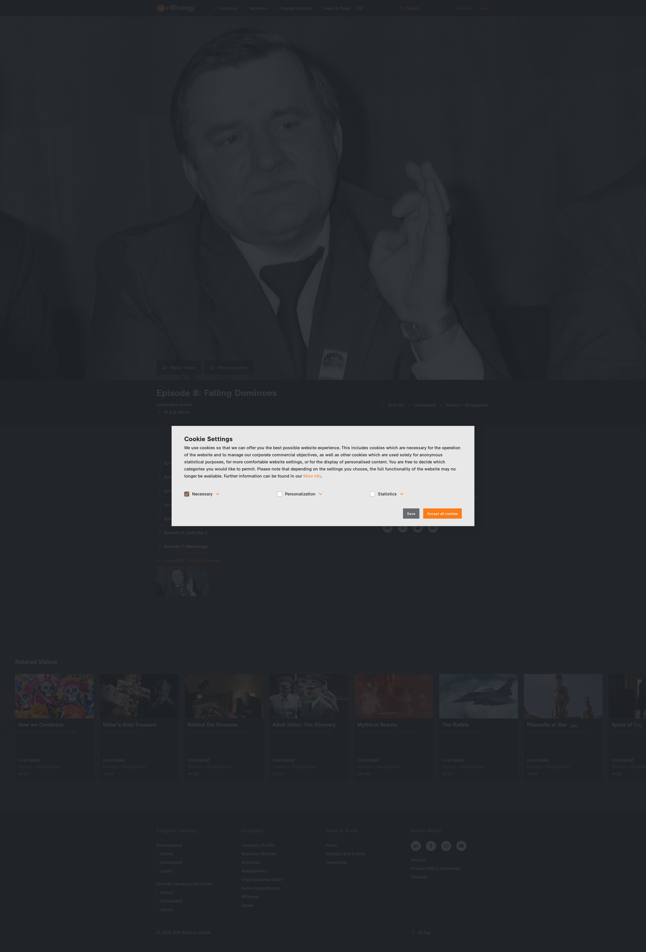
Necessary (202, 493)
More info (312, 476)
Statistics (387, 493)
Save (411, 513)
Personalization (300, 493)
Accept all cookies (442, 513)
